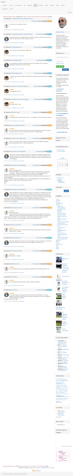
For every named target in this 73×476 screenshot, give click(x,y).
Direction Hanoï (15, 112)
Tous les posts (18, 5)
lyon (67, 393)
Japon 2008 (60, 206)
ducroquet (60, 386)
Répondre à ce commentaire (18, 29)
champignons (58, 385)
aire (56, 379)
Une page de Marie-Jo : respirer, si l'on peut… (65, 289)
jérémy (66, 389)
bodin (63, 379)
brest (60, 380)
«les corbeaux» (64, 393)
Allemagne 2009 (61, 207)
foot (66, 386)
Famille (57, 243)
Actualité (58, 200)
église (61, 402)
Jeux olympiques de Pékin (18, 125)
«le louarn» (62, 392)
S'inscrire (70, 12)
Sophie (46, 5)
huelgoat (59, 389)
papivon (60, 398)
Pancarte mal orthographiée (18, 138)
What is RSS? (58, 417)
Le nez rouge (65, 276)
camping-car (59, 383)
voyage (63, 399)
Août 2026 (62, 158)
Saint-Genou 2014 (61, 214)
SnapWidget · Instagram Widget (67, 446)
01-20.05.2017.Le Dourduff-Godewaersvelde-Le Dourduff (62, 229)
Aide (35, 467)
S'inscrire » (65, 69)
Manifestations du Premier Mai (60, 308)
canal (63, 383)
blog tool (38, 467)
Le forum (11, 5)
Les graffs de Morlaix (16, 251)
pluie (62, 398)
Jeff (24, 5)
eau (62, 386)
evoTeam (52, 467)
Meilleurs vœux (15, 264)
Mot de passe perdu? (60, 63)
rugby (67, 398)
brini (60, 382)
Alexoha (63, 5)
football (58, 388)
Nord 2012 (59, 212)
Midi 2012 (59, 210)
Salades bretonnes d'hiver (64, 323)
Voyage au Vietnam (61, 213)
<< (57, 168)
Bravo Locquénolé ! (16, 225)
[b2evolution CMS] (36, 470)
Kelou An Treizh (60, 32)
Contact (11, 9)
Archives (60, 179)
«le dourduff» (60, 391)
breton (67, 380)
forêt (61, 388)
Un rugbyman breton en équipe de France (22, 18)
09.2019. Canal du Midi (62, 237)
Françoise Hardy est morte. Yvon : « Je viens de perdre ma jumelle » (65, 268)
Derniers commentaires (61, 181)
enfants (64, 386)
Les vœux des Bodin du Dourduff (65, 282)
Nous (57, 246)
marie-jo (60, 395)
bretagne (63, 380)
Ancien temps (59, 244)
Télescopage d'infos (16, 47)
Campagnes (5, 9)
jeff (64, 389)
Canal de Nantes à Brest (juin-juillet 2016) (62, 222)
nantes (57, 398)
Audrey (57, 5)
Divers (57, 247)
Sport (57, 241)
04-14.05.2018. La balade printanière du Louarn (62, 234)
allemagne (60, 379)
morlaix (67, 396)
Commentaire (35, 21)
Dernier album (61, 149)
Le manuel (4, 5)
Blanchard (30, 5)
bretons (57, 382)
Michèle (52, 5)
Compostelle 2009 (61, 209)
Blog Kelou (58, 240)
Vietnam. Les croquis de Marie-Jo (19, 86)
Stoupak (41, 5)
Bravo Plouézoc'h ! (16, 238)
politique (64, 398)
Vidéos (57, 248)
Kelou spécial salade (64, 296)
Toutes (57, 199)
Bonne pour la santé (16, 207)
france (63, 388)
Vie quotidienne (59, 203)
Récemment (60, 177)
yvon (58, 401)
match (65, 396)
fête (65, 388)
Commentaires (61, 412)
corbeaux (65, 385)
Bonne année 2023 (65, 329)
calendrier (62, 382)
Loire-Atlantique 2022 (62, 238)
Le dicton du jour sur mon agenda (19, 99)
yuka (66, 399)
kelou (57, 391)
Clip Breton (14, 277)
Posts (63, 410)
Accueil (3, 2)
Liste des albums (61, 151)
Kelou (35, 5)
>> (67, 168)
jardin (62, 389)
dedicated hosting (45, 467)
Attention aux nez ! (65, 259)
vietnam (60, 399)
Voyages (58, 204)
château (62, 385)
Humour (58, 202)
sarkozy (57, 399)
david (57, 386)
